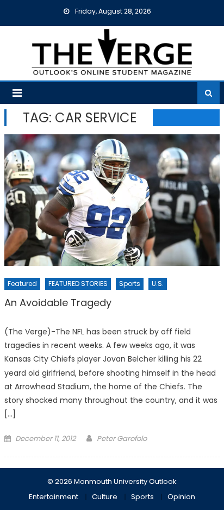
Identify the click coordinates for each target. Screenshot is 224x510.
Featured (22, 283)
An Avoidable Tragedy (57, 302)
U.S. (158, 283)
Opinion (181, 497)
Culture (104, 497)
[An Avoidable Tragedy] (112, 200)
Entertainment (53, 497)
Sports (129, 283)
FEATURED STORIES (78, 283)
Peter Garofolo (122, 438)
